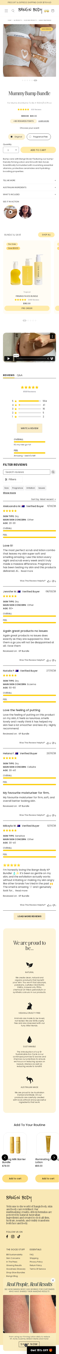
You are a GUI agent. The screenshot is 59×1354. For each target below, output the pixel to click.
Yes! (43, 681)
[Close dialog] (56, 658)
